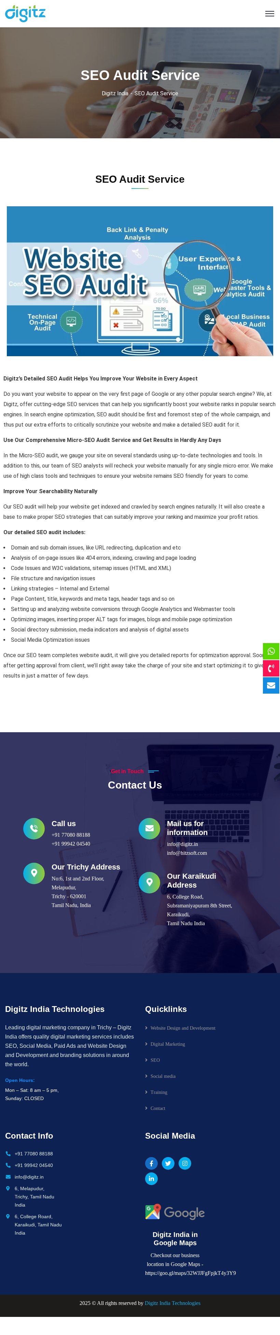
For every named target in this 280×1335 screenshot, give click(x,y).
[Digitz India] (25, 13)
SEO (155, 1060)
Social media (163, 1076)
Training (159, 1092)
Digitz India (115, 93)
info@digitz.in (182, 844)
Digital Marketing (168, 1044)
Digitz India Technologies (172, 1303)
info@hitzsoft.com (187, 853)
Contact (158, 1108)
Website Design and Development (183, 1028)
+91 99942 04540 (71, 844)
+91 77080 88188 (71, 835)
